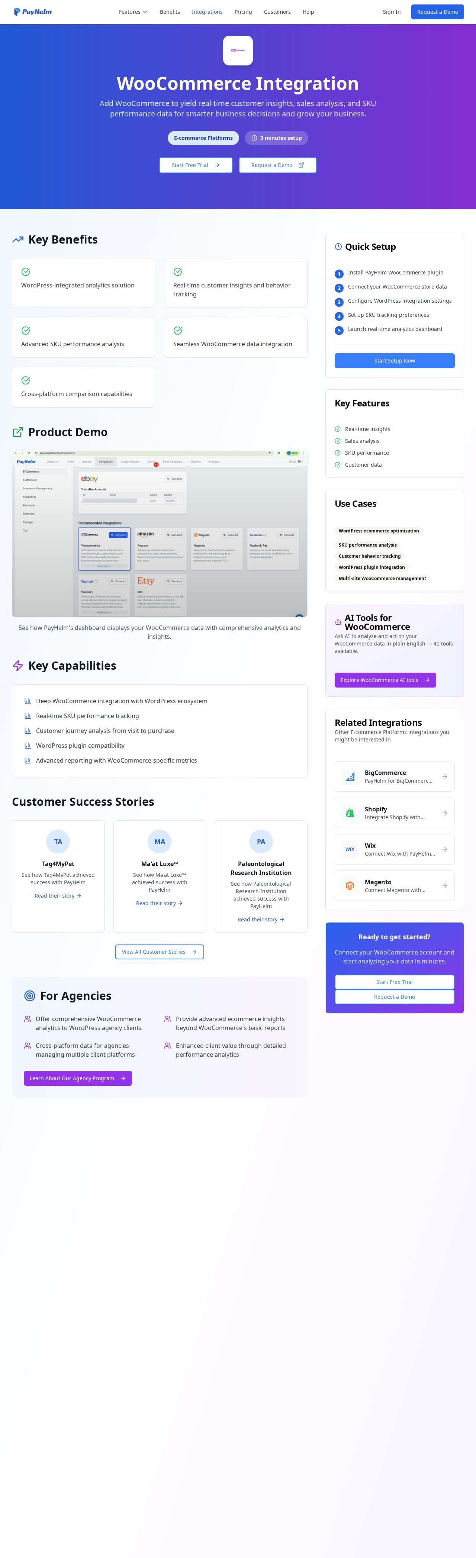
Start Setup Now (394, 360)
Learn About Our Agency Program (72, 1078)
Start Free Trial (190, 164)
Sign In (392, 11)
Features (130, 11)
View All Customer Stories (154, 951)
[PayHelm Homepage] (33, 12)
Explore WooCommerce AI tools (379, 679)
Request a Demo (437, 11)
